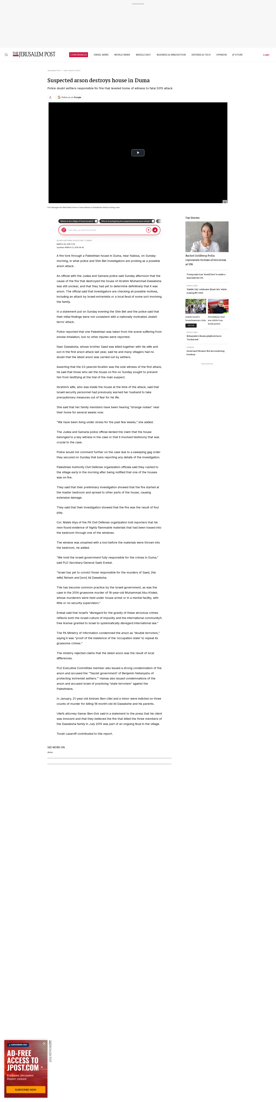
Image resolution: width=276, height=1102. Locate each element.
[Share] (50, 97)
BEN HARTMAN (65, 240)
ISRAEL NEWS (101, 54)
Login (266, 54)
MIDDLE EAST (143, 54)
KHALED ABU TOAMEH (82, 240)
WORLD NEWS (122, 54)
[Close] (225, 202)
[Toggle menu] (6, 55)
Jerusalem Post (54, 70)
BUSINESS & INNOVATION (171, 54)
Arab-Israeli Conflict (72, 70)
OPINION (221, 54)
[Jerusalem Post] (32, 55)
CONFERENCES (78, 54)
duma (50, 752)
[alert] (25, 1069)
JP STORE (237, 54)
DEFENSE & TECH (201, 54)
